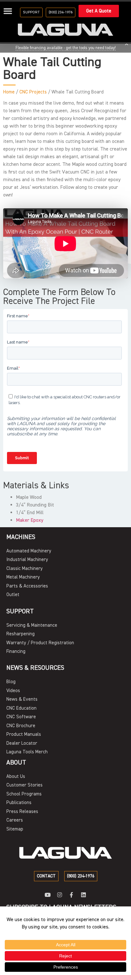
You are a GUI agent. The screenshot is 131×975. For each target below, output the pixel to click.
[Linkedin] (83, 895)
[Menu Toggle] (7, 11)
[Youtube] (47, 895)
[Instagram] (60, 895)
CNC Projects (33, 92)
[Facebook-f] (71, 895)
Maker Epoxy (29, 520)
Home (9, 92)
